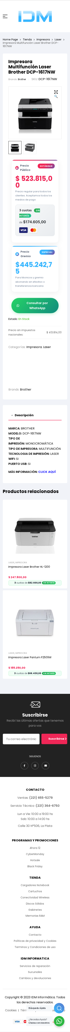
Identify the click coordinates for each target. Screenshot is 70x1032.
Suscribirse (56, 739)
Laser (58, 39)
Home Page (10, 39)
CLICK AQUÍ (47, 472)
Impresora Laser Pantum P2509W (30, 657)
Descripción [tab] (24, 415)
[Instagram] (35, 766)
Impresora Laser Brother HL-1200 (29, 567)
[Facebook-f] (24, 766)
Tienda (27, 39)
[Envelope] (45, 766)
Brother (22, 79)
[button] (56, 94)
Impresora (43, 39)
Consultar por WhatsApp (37, 305)
